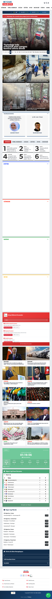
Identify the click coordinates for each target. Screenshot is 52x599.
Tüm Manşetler (31, 583)
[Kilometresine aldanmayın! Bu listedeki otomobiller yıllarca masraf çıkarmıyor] (37, 353)
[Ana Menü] (48, 3)
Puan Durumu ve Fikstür (9, 583)
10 (19, 52)
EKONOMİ (36, 7)
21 (39, 52)
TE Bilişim (29, 597)
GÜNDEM (3, 7)
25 (46, 52)
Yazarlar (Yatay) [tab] (9, 113)
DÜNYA (43, 7)
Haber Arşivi (31, 586)
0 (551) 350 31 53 (8, 327)
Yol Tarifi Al (17, 327)
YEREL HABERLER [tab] (17, 141)
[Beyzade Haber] (8, 3)
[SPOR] (47, 277)
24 (44, 52)
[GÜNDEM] (47, 201)
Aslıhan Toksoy (14, 132)
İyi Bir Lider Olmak (37, 117)
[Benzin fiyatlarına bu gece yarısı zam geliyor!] (14, 394)
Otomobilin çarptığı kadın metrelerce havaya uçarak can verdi (12, 150)
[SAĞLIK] (47, 239)
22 (41, 52)
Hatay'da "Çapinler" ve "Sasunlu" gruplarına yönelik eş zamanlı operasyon (28, 150)
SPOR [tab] (38, 141)
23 (42, 52)
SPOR (30, 7)
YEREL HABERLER (12, 7)
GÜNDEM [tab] (7, 141)
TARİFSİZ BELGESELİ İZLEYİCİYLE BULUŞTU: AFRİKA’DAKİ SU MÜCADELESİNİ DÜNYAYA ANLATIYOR (14, 118)
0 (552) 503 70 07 (8, 334)
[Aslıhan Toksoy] (15, 126)
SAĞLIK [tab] (26, 141)
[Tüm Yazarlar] (47, 113)
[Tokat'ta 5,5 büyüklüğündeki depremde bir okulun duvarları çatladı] (37, 414)
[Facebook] (21, 575)
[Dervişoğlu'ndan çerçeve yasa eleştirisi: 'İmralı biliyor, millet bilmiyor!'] (14, 373)
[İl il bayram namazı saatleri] (37, 394)
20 (37, 52)
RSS (14, 592)
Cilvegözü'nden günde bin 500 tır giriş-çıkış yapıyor (12, 157)
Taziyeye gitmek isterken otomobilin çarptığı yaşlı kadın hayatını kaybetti (44, 150)
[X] (23, 575)
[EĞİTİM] (47, 163)
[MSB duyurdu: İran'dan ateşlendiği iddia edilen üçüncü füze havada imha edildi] (14, 414)
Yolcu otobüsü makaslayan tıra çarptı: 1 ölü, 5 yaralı (28, 157)
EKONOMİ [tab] (45, 141)
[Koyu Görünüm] (44, 3)
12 (23, 52)
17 (32, 52)
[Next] (31, 575)
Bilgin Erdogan (37, 132)
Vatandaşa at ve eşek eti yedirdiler (44, 157)
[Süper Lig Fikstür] (47, 509)
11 (21, 52)
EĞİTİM (26, 7)
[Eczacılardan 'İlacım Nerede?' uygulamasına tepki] (14, 433)
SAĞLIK (20, 7)
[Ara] (46, 3)
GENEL (48, 7)
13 (24, 52)
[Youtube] (28, 575)
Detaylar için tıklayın (26, 505)
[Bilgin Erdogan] (37, 126)
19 (35, 52)
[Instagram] (26, 575)
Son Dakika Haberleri (8, 586)
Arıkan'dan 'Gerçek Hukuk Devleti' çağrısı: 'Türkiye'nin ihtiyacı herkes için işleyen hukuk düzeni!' (37, 384)
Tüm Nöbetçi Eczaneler (27, 343)
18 (33, 52)
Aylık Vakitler (7, 466)
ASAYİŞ (8, 146)
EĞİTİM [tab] (33, 141)
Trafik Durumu (31, 580)
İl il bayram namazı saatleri (33, 403)
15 (28, 52)
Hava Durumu (7, 580)
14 (26, 52)
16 (30, 52)
